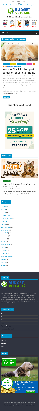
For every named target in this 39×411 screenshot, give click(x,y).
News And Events (5, 245)
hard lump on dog (30, 76)
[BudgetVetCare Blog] (3, 33)
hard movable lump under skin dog (11, 78)
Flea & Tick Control (6, 326)
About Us (3, 340)
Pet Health (4, 250)
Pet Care (29, 64)
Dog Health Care (21, 64)
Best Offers (6, 64)
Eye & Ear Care (5, 230)
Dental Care (4, 221)
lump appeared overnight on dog (16, 80)
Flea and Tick (7, 181)
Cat (2, 317)
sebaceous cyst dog (9, 85)
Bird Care (3, 209)
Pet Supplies (11, 66)
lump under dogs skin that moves (13, 82)
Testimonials (4, 343)
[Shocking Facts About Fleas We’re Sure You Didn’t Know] (19, 160)
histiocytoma (22, 78)
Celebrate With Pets (6, 218)
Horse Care (4, 239)
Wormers (3, 265)
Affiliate (3, 346)
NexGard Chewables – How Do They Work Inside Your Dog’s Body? (18, 5)
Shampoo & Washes (6, 256)
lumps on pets (24, 82)
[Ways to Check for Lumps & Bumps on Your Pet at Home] (19, 44)
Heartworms (4, 236)
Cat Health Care (5, 215)
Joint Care (3, 242)
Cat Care (3, 212)
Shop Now (3, 259)
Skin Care (18, 66)
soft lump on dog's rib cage (21, 85)
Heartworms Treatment (7, 329)
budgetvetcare (19, 76)
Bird (2, 320)
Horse (2, 323)
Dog (2, 314)
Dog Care (13, 64)
